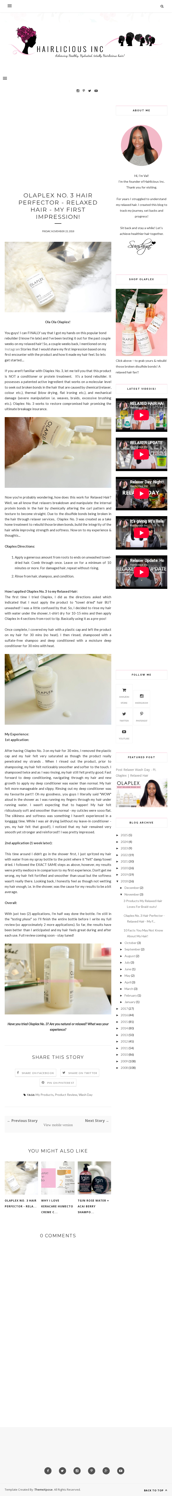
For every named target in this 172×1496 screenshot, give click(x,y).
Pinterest (141, 720)
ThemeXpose (43, 1490)
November (132, 894)
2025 (124, 835)
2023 (124, 848)
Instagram (12, 349)
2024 (124, 842)
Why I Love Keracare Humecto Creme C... (57, 1206)
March (129, 989)
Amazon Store (124, 699)
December (132, 888)
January (130, 1002)
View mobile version (58, 1125)
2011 (124, 1048)
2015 (124, 1022)
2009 (124, 1061)
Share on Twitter (82, 1073)
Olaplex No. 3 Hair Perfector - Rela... (21, 1203)
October (131, 943)
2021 (124, 861)
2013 (124, 1035)
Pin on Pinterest (60, 1082)
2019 (124, 874)
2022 (124, 855)
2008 (124, 1068)
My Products (45, 1095)
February (131, 995)
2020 (124, 868)
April (128, 982)
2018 (124, 881)
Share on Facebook (38, 1073)
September (132, 949)
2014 (124, 1028)
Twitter (124, 720)
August (130, 956)
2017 (124, 1008)
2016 (124, 1015)
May (127, 975)
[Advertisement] (58, 137)
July (127, 962)
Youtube (124, 738)
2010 (124, 1054)
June (128, 969)
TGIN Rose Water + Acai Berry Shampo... (93, 1206)
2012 (124, 1041)
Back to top (154, 1490)
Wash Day (85, 1095)
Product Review (66, 1095)
